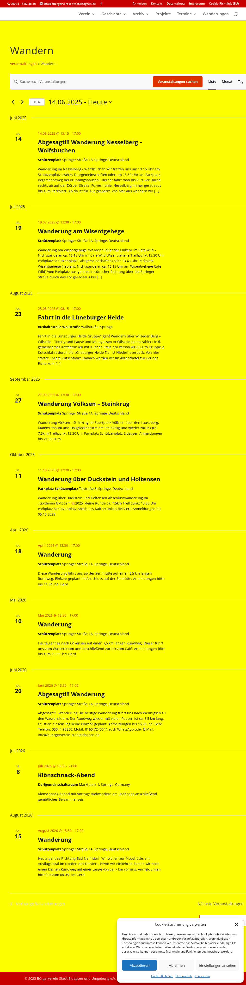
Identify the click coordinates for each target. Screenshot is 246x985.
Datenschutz (184, 976)
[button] (236, 924)
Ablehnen (177, 965)
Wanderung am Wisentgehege (81, 231)
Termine (184, 14)
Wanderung (55, 554)
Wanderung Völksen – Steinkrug (83, 404)
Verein (84, 14)
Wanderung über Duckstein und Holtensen (99, 479)
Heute (37, 102)
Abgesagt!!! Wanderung (71, 694)
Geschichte (111, 14)
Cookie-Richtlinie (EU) (224, 4)
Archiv (138, 14)
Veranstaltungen (23, 63)
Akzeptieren (139, 965)
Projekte (163, 14)
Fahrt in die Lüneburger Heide (81, 317)
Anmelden (140, 4)
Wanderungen (216, 14)
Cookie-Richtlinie (162, 976)
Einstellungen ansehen (217, 965)
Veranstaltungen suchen (178, 81)
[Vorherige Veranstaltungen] (13, 102)
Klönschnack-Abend (66, 775)
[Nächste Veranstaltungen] (22, 102)
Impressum (202, 976)
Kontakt (156, 4)
